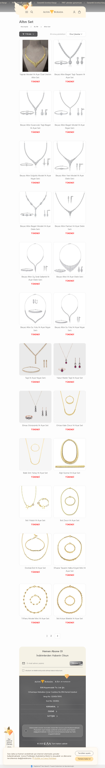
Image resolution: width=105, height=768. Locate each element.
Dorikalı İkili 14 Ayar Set (35, 568)
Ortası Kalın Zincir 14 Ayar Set (69, 425)
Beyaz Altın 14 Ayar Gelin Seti (69, 276)
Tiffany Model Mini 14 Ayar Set (35, 618)
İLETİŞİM (51, 716)
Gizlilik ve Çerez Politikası (45, 758)
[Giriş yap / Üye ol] (74, 12)
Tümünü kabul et (84, 759)
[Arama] (31, 12)
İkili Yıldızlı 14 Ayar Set (35, 520)
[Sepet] (79, 12)
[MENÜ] (26, 12)
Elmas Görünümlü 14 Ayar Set (35, 425)
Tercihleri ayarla (84, 753)
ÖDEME (51, 711)
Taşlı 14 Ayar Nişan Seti (35, 378)
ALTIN (36, 27)
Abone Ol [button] (76, 663)
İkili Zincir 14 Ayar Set (69, 520)
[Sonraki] (57, 635)
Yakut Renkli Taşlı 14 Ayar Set (70, 378)
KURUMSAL (51, 707)
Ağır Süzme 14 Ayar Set (69, 473)
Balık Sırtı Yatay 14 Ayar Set (35, 473)
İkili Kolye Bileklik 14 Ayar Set (70, 618)
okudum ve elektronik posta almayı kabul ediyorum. (44, 670)
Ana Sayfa (24, 27)
